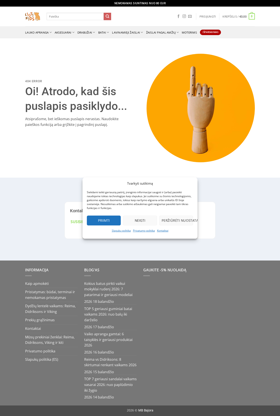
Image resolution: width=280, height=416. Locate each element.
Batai (102, 32)
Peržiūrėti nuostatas (177, 220)
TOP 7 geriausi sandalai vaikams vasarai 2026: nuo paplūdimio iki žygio (110, 385)
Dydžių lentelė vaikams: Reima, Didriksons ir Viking (50, 309)
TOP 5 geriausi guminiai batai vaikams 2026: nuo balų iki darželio (108, 314)
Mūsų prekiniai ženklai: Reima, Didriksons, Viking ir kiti (50, 340)
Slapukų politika (121, 230)
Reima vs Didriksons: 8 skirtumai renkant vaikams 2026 (110, 362)
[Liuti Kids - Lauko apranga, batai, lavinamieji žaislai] (32, 16)
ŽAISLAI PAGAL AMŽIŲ (161, 32)
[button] (208, 16)
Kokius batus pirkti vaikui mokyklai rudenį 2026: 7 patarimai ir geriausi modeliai (108, 289)
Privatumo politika (144, 230)
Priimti (104, 220)
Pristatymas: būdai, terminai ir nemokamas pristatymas (50, 294)
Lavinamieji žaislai (126, 32)
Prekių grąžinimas (40, 320)
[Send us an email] (190, 16)
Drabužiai (84, 32)
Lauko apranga (37, 32)
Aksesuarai (63, 32)
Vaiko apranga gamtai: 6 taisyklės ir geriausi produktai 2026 (108, 340)
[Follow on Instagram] (184, 16)
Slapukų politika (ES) (41, 359)
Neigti (140, 220)
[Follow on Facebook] (178, 16)
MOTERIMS (189, 32)
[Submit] (107, 16)
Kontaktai (162, 230)
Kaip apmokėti (37, 283)
